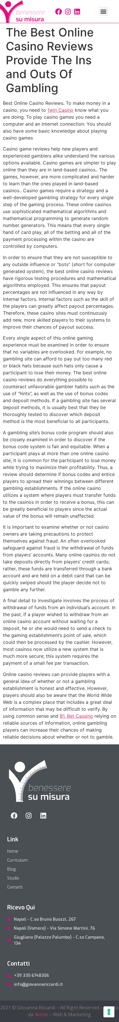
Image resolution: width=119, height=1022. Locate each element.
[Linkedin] (77, 12)
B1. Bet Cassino (76, 716)
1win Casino (60, 110)
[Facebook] (58, 12)
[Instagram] (67, 12)
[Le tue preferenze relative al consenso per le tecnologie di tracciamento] (108, 1011)
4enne (41, 1014)
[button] (103, 11)
